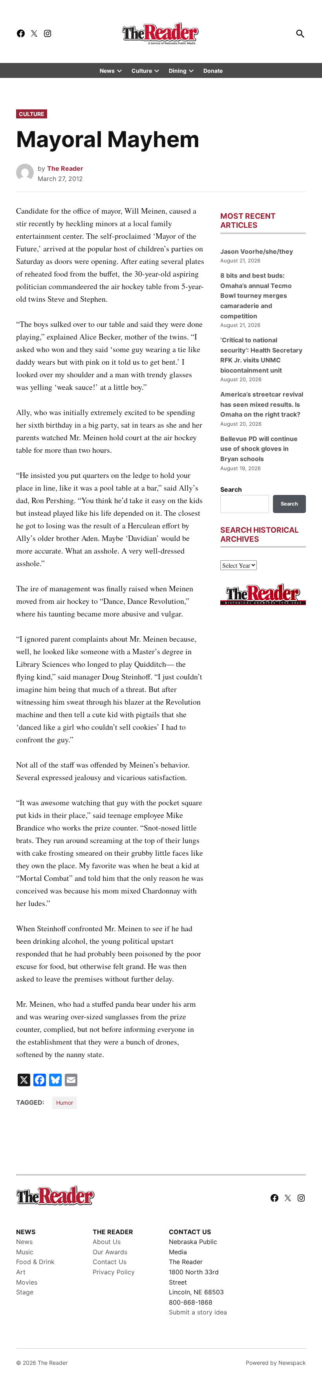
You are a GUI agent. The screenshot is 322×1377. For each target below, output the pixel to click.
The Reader (65, 168)
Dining (178, 70)
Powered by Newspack (276, 1362)
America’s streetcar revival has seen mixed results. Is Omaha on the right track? (261, 404)
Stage (24, 1292)
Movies (26, 1282)
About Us (107, 1242)
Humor (64, 1102)
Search (231, 489)
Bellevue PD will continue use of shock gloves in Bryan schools (259, 449)
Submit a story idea (198, 1312)
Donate (213, 70)
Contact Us (109, 1262)
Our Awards (110, 1252)
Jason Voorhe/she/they (256, 251)
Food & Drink (35, 1262)
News (107, 70)
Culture (142, 70)
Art (21, 1272)
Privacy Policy (114, 1272)
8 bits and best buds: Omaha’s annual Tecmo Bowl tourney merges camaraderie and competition (256, 295)
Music (24, 1252)
